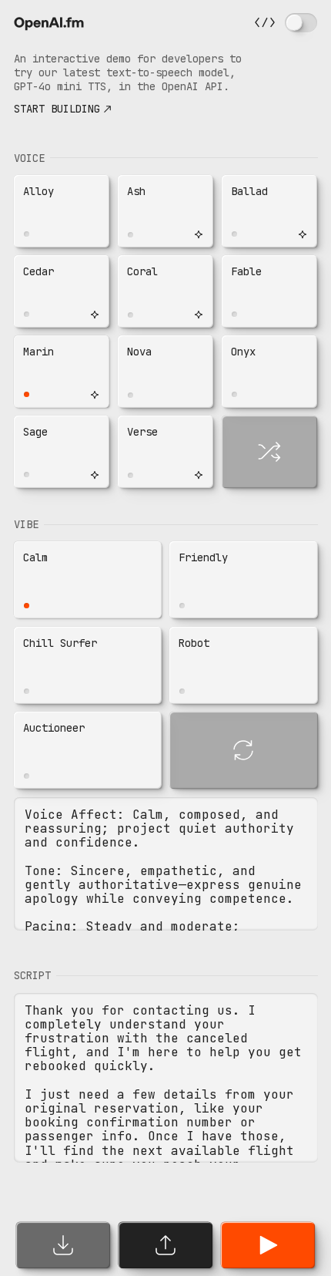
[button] (62, 211)
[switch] (301, 22)
